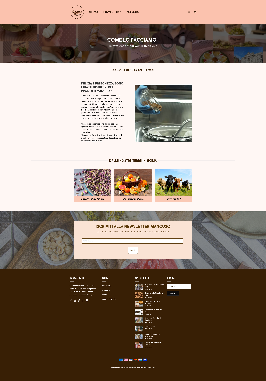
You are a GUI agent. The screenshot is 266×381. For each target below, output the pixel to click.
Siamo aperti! (150, 326)
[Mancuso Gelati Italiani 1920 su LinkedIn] (83, 300)
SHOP (118, 12)
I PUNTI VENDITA (132, 12)
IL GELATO (107, 12)
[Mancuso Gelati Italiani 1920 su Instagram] (75, 300)
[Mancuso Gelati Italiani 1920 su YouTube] (87, 300)
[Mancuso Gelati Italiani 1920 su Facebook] (71, 300)
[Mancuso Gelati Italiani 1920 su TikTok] (79, 300)
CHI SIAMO (93, 12)
